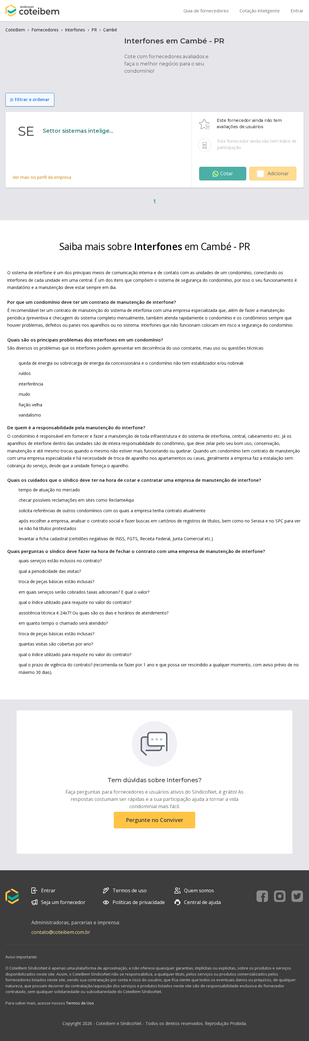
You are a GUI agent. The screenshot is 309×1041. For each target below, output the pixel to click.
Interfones (75, 30)
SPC (279, 521)
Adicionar (278, 173)
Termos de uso (130, 890)
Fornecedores (45, 30)
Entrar (48, 890)
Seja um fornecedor (63, 902)
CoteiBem (15, 30)
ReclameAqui (121, 500)
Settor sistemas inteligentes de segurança (79, 131)
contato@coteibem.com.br (60, 932)
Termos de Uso (80, 1003)
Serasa (257, 521)
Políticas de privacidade (139, 902)
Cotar (226, 173)
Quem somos (199, 890)
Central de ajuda (202, 902)
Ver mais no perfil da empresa (42, 177)
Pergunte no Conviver (154, 820)
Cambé (110, 30)
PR (94, 30)
